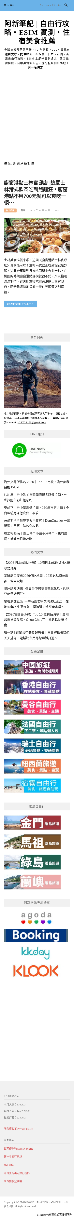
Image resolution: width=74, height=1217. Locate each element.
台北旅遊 (10, 210)
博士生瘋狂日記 (13, 1156)
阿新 (23, 210)
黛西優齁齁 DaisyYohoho (18, 1148)
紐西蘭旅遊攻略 (13, 1181)
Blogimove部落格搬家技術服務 (54, 1214)
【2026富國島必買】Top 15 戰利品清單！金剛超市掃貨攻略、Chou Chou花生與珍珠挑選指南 (36, 620)
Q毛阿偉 (9, 1165)
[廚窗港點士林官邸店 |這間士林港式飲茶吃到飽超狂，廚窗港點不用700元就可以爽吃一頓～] (37, 235)
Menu (11, 5)
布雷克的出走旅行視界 (17, 1173)
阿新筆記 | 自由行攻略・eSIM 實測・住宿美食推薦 (37, 32)
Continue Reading (20, 304)
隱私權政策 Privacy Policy (18, 1128)
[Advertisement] (37, 118)
